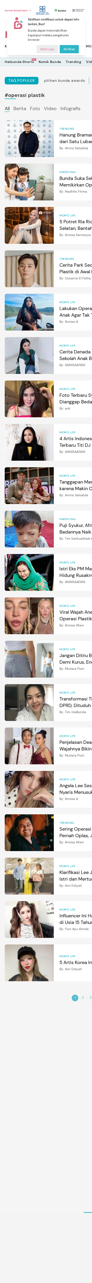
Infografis (70, 108)
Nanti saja (47, 49)
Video (50, 108)
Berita (19, 108)
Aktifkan (69, 49)
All (7, 108)
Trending (73, 62)
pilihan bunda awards (64, 81)
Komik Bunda (50, 62)
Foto (35, 108)
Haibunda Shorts (19, 61)
